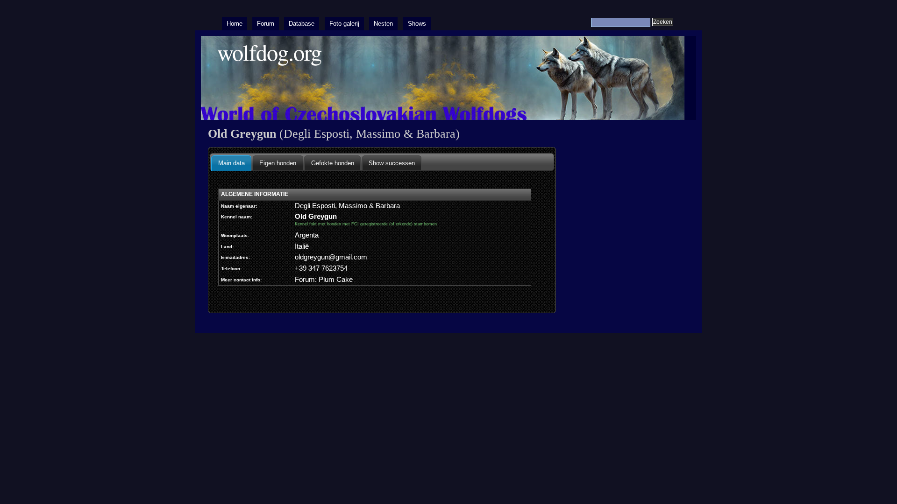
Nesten (383, 23)
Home (234, 23)
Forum (265, 23)
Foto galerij (344, 23)
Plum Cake (336, 279)
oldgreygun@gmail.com (331, 257)
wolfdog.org (269, 52)
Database (301, 23)
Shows (417, 23)
